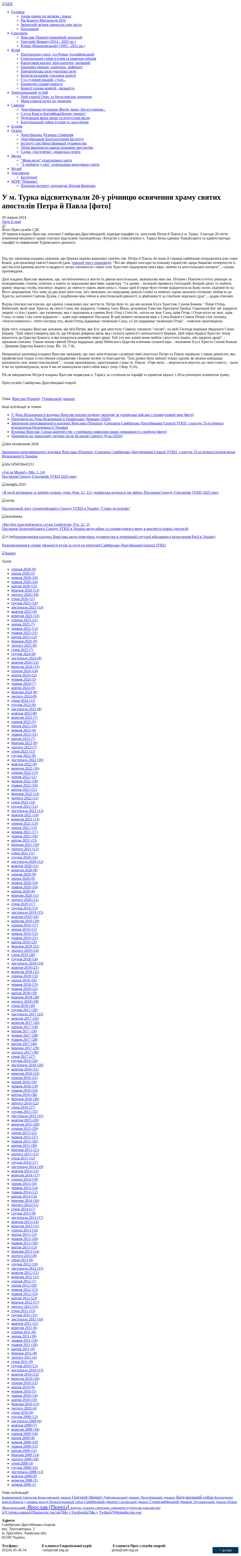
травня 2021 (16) (24, 836)
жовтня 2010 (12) (25, 1374)
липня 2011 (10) (23, 1336)
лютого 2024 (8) (24, 696)
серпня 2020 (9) (23, 874)
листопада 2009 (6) (26, 1421)
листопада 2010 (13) (27, 1370)
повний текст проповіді (91, 263)
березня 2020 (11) (25, 895)
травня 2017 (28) (24, 1040)
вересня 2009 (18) (25, 1429)
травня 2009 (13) (24, 1446)
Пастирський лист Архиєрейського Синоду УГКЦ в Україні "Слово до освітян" (66, 508)
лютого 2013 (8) (24, 1256)
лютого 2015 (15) (25, 1154)
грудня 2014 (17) (24, 1162)
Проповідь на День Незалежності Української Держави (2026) (60, 419)
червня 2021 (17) (24, 832)
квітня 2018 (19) (24, 993)
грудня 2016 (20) (24, 1061)
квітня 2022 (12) (24, 790)
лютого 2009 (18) (25, 1459)
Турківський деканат (58, 399)
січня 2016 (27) (23, 1107)
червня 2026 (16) (24, 578)
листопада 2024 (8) (26, 658)
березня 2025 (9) (24, 641)
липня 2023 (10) (24, 726)
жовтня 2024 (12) (25, 662)
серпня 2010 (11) (24, 1383)
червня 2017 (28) (24, 1035)
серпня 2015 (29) (24, 1129)
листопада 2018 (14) (27, 963)
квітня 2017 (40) (24, 1044)
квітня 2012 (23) (24, 1298)
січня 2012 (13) (23, 1311)
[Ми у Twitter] (98, 1512)
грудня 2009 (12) (24, 1417)
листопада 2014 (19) (27, 1167)
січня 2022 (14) (23, 802)
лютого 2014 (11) (24, 1205)
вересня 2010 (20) (25, 1379)
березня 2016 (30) (25, 1099)
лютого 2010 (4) (24, 1408)
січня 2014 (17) (23, 1209)
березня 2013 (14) (25, 1251)
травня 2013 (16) (24, 1243)
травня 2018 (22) (24, 989)
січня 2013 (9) (22, 1260)
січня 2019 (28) (23, 955)
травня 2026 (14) (24, 582)
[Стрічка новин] (15, 1512)
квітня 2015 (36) (24, 1146)
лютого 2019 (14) (25, 951)
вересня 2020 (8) (24, 870)
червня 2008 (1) (23, 1485)
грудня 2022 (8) (23, 756)
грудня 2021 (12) (24, 806)
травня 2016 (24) (24, 1090)
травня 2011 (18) (24, 1345)
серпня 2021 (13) (24, 823)
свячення (102, 1508)
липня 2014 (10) (24, 1184)
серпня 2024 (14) (24, 671)
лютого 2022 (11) (24, 798)
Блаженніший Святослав (20, 1497)
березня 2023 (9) (24, 743)
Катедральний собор (195, 1497)
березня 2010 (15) (25, 1404)
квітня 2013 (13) (24, 1247)
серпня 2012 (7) (23, 1281)
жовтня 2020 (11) (24, 866)
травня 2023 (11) (24, 734)
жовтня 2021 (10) (25, 815)
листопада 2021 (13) (27, 811)
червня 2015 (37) (24, 1137)
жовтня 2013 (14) (25, 1222)
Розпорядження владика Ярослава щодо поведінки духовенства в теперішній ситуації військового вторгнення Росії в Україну (114, 537)
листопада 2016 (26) (27, 1065)
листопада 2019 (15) (27, 912)
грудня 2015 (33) (24, 1112)
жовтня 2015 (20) (25, 1120)
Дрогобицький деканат (158, 1497)
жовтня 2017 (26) (25, 1018)
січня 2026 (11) (23, 599)
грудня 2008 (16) (24, 1468)
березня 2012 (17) (25, 1302)
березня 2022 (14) (25, 794)
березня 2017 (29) (25, 1048)
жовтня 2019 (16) (25, 917)
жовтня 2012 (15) (25, 1273)
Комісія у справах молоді (31, 1502)
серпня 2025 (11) (24, 620)
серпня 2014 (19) (24, 1179)
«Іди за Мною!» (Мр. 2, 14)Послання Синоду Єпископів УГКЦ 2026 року (39, 474)
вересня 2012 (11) (25, 1277)
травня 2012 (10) (24, 1294)
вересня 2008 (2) (24, 1480)
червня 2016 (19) (24, 1086)
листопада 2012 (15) (27, 1268)
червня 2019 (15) (24, 934)
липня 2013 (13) (24, 1235)
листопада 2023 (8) (26, 709)
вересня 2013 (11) (25, 1226)
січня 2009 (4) (22, 1463)
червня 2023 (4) (23, 730)
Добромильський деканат (121, 1497)
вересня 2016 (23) (25, 1073)
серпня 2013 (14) (24, 1230)
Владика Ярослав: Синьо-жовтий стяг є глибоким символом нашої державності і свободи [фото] (89, 432)
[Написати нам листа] (44, 1512)
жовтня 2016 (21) (25, 1069)
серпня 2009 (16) (24, 1434)
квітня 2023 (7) (23, 739)
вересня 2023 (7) (24, 717)
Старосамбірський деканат (171, 1502)
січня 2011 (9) (22, 1362)
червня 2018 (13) (24, 984)
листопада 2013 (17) (27, 1218)
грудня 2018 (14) (24, 959)
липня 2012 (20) (24, 1285)
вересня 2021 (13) (25, 819)
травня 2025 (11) (24, 633)
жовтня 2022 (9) (24, 764)
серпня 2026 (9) (23, 569)
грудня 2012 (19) (24, 1264)
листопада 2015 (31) (27, 1116)
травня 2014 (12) (24, 1192)
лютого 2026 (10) (25, 595)
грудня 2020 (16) (24, 857)
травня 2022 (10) (24, 785)
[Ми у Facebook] (72, 1512)
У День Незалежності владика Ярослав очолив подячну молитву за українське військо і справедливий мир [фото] (102, 415)
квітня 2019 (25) (24, 942)
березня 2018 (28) (25, 997)
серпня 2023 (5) (23, 722)
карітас (77, 1508)
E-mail (16, 222)
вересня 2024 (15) (25, 667)
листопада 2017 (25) (27, 1014)
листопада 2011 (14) (27, 1319)
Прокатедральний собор (66, 1502)
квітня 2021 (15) (24, 840)
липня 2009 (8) (23, 1438)
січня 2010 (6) (22, 1413)
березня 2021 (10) (25, 845)
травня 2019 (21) (24, 938)
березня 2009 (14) (25, 1455)
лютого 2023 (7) (24, 747)
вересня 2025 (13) (25, 616)
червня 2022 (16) (24, 781)
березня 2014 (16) (25, 1201)
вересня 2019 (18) (25, 921)
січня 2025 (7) (22, 650)
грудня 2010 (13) (24, 1366)
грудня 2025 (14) (24, 603)
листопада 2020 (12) (27, 862)
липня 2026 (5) (23, 573)
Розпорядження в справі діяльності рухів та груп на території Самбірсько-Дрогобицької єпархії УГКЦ (84, 545)
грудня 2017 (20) (24, 1010)
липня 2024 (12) (24, 675)
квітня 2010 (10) (24, 1400)
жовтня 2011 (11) (24, 1324)
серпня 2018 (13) (24, 976)
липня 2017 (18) (24, 1031)
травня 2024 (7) (23, 684)
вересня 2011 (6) (24, 1328)
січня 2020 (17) (23, 904)
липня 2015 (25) (24, 1133)
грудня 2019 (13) (24, 908)
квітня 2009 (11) (24, 1451)
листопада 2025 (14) (27, 607)
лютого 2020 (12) (25, 900)
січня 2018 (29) (23, 1006)
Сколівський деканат (134, 1502)
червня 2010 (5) (23, 1391)
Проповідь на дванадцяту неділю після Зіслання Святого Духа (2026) (66, 436)
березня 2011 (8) (24, 1353)
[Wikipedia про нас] (126, 1512)
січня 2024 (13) (23, 701)
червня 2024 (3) (23, 679)
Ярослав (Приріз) (26, 399)
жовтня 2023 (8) (24, 713)
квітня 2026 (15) (24, 586)
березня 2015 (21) (25, 1150)
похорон (89, 1508)
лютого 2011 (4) (23, 1357)
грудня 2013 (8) (23, 1213)
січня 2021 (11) (23, 853)
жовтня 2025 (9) (24, 612)
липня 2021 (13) (24, 828)
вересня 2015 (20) (25, 1124)
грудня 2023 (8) (23, 705)
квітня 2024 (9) (23, 688)
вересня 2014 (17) (25, 1175)
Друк (6, 222)
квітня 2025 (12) (24, 637)
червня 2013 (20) (24, 1239)
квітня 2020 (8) (23, 891)
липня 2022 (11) (23, 777)
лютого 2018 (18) (25, 1001)
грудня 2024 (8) (23, 654)
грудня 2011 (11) (24, 1315)
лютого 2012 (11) (24, 1307)
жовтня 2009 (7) (24, 1425)
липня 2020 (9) (23, 879)
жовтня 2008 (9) (24, 1476)
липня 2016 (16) (24, 1082)
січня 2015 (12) (23, 1158)
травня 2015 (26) (24, 1141)
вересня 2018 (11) (25, 972)
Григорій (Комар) (87, 1497)
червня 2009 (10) (24, 1442)
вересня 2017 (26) (25, 1023)
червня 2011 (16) (24, 1340)
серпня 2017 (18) (24, 1027)
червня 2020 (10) (24, 883)
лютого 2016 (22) (25, 1103)
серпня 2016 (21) (24, 1078)
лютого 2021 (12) (25, 849)
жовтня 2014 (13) (25, 1171)
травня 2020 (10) (24, 887)
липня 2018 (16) (24, 980)
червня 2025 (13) (24, 628)
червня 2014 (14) (24, 1188)
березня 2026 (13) (25, 590)
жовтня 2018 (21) (25, 968)
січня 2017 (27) (23, 1057)
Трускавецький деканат (210, 1502)
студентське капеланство (143, 1508)
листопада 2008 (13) (27, 1472)
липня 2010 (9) (23, 1387)
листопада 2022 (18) (27, 760)
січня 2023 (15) (23, 751)
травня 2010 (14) (24, 1396)
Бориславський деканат (55, 1497)
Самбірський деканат (101, 1502)
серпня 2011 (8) (23, 1332)
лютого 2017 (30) (25, 1052)
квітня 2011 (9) (23, 1349)
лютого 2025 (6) (24, 645)
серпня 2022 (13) (24, 773)
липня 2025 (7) (23, 624)
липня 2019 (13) (24, 929)
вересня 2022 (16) (25, 768)
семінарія (118, 1508)
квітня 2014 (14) (24, 1196)
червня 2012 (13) (24, 1290)
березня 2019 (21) (25, 946)
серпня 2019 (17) (24, 925)
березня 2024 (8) (24, 692)
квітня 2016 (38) (24, 1095)
